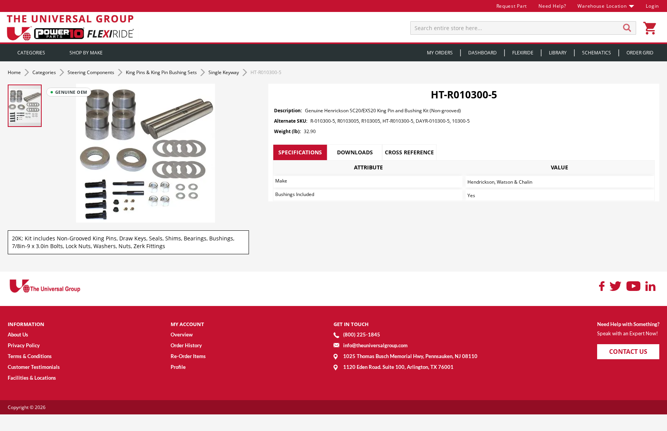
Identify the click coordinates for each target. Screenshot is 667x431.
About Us (18, 334)
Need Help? (552, 6)
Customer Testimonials (34, 367)
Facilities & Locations (32, 378)
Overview (182, 334)
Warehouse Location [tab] (601, 6)
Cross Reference (409, 152)
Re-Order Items (188, 356)
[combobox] (523, 28)
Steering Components (91, 72)
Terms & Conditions (30, 356)
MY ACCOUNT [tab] (187, 324)
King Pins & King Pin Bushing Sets (162, 72)
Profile (178, 367)
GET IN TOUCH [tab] (351, 324)
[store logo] (71, 27)
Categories (44, 72)
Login (652, 6)
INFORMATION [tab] (26, 324)
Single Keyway (224, 72)
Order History (186, 345)
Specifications (300, 152)
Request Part (511, 6)
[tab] (300, 152)
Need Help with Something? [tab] (628, 324)
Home (15, 72)
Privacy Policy (24, 345)
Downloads (355, 152)
